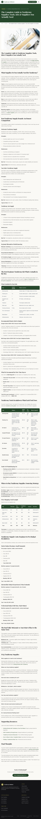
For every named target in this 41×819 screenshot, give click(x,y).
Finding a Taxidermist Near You (10, 739)
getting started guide (34, 749)
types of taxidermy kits (29, 279)
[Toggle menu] (39, 2)
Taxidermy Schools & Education (10, 734)
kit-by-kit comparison (6, 280)
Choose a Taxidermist (25, 789)
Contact (28, 817)
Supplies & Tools (24, 799)
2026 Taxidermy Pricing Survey (10, 732)
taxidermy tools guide (11, 405)
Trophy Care (24, 791)
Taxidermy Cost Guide (25, 797)
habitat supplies (10, 112)
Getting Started (24, 786)
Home (2, 23)
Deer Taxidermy (4, 797)
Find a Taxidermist (32, 1)
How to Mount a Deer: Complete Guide (12, 737)
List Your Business (4, 810)
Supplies (3, 8)
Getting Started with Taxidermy (20, 664)
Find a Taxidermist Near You (20, 775)
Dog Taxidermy (4, 799)
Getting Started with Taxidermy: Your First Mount (14, 728)
